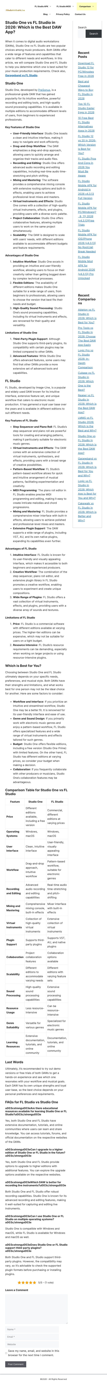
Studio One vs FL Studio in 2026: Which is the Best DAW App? (87, 445)
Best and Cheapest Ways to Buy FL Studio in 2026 (85, 90)
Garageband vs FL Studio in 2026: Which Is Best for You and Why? (87, 467)
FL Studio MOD (64, 6)
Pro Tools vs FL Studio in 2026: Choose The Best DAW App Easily (87, 336)
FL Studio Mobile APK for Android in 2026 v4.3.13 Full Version (87, 190)
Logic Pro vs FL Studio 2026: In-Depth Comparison (85, 359)
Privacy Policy (63, 14)
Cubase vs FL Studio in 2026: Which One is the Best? (86, 381)
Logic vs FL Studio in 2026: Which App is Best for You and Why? (87, 490)
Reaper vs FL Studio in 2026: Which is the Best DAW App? (87, 404)
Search (82, 27)
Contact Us (80, 14)
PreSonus (44, 89)
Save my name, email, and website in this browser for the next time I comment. (33, 1353)
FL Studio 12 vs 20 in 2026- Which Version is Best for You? (87, 145)
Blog (45, 14)
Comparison (85, 6)
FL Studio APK (41, 6)
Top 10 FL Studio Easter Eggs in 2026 (86, 108)
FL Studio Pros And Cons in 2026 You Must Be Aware (87, 167)
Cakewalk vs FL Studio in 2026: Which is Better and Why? (87, 512)
